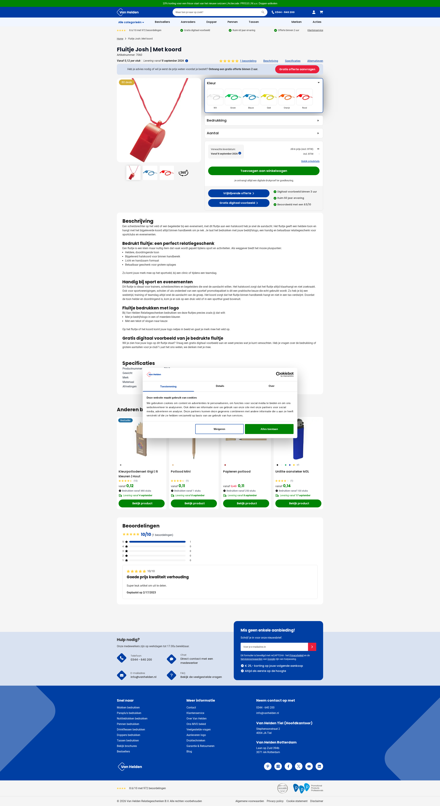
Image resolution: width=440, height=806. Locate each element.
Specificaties (292, 61)
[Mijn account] (314, 12)
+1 (298, 464)
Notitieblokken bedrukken (132, 718)
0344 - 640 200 (285, 12)
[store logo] (168, 767)
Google (271, 659)
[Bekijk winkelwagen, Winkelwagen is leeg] (321, 12)
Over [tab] (271, 385)
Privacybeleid (296, 655)
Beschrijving (270, 61)
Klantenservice (315, 30)
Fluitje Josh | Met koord (140, 38)
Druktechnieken (195, 740)
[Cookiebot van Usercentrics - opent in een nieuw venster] (278, 374)
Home (120, 38)
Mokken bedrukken (128, 707)
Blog (189, 751)
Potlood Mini (181, 471)
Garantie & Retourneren (200, 746)
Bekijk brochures (127, 746)
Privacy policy (275, 801)
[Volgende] (198, 122)
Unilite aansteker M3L (292, 471)
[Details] (186, 60)
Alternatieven (315, 61)
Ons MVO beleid (196, 724)
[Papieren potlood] (246, 439)
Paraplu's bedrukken (129, 713)
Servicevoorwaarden (251, 659)
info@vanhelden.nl (267, 713)
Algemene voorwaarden (249, 801)
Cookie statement (296, 801)
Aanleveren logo (196, 735)
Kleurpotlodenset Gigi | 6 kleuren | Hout (138, 473)
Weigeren (219, 429)
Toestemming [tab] (168, 386)
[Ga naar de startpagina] (128, 12)
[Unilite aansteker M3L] (298, 439)
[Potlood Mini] (193, 439)
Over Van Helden (196, 718)
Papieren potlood (237, 471)
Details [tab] (220, 385)
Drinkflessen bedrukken (131, 729)
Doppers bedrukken (128, 735)
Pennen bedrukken (128, 724)
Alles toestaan (269, 429)
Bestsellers (123, 751)
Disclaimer (316, 801)
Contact (191, 707)
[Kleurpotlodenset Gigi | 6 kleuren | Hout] (141, 439)
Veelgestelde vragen (198, 729)
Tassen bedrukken (128, 740)
